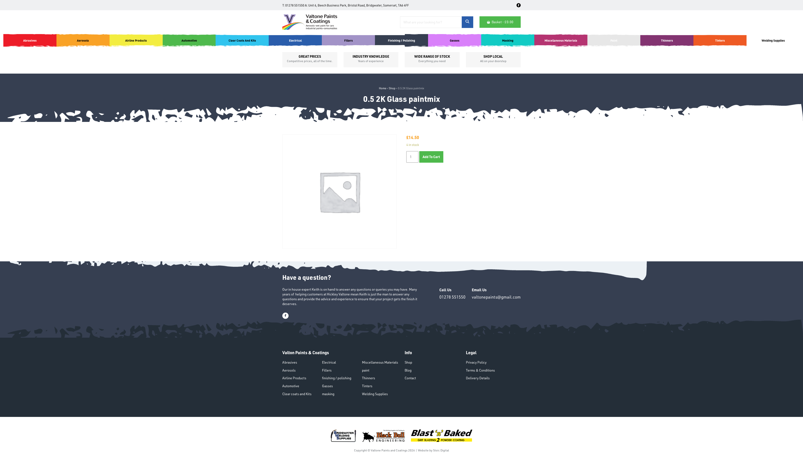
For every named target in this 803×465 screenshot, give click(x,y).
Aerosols (289, 370)
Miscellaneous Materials (380, 362)
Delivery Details (478, 378)
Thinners (368, 378)
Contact (410, 378)
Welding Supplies (375, 394)
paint (365, 370)
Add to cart (431, 157)
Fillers (327, 370)
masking (328, 394)
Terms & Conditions (480, 370)
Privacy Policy (476, 362)
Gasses (327, 386)
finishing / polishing (336, 378)
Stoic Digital (441, 450)
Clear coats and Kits (297, 394)
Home (382, 88)
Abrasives (289, 362)
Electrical (329, 362)
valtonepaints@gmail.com (496, 297)
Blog (408, 370)
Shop (392, 88)
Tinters (367, 386)
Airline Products (294, 378)
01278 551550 (294, 5)
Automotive (290, 386)
